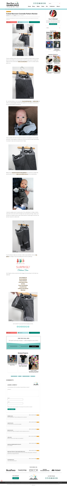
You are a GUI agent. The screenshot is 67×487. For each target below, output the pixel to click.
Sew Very (23, 283)
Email (9, 401)
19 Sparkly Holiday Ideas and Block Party (49, 39)
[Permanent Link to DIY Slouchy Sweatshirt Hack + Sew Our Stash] (23, 364)
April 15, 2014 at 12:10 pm (32, 458)
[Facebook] (34, 3)
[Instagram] (37, 3)
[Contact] (43, 3)
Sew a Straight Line (23, 277)
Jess (8, 437)
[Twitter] (41, 3)
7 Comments (22, 15)
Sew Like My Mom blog (26, 101)
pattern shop (35, 101)
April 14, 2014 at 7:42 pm (32, 443)
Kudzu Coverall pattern (22, 61)
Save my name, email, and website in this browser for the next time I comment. (20, 406)
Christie (9, 423)
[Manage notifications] (1, 481)
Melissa (9, 430)
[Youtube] (39, 3)
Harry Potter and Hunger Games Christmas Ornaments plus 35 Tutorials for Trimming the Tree (56, 49)
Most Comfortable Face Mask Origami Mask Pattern (49, 63)
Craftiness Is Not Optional (23, 288)
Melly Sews (23, 290)
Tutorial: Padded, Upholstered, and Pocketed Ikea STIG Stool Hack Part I (33, 371)
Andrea (9, 416)
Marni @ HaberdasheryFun (13, 444)
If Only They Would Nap (23, 285)
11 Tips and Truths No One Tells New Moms (49, 72)
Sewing (20, 376)
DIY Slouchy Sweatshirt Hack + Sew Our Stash (23, 366)
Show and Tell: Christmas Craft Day (49, 48)
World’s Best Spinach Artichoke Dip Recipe (57, 63)
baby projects (14, 376)
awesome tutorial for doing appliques (19, 172)
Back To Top (60, 482)
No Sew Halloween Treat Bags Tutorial (12, 364)
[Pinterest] (36, 3)
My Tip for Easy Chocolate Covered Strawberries (56, 72)
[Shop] (45, 3)
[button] (38, 25)
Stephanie (10, 459)
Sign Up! (15, 478)
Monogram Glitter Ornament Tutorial (56, 39)
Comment (9, 389)
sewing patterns (26, 376)
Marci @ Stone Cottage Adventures (15, 451)
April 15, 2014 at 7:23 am (32, 450)
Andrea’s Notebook (23, 280)
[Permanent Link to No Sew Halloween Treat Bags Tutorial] (12, 362)
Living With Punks (23, 286)
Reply (37, 436)
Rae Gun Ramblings (13, 4)
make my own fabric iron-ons (22, 174)
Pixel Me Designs (27, 482)
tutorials (9, 11)
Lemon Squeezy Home (23, 282)
